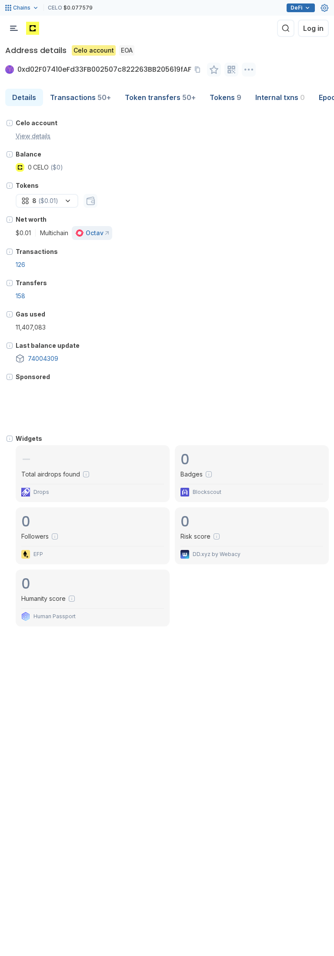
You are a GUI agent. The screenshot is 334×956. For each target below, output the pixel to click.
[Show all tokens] (90, 201)
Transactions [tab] (80, 97)
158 (20, 296)
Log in (313, 28)
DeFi (296, 7)
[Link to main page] (32, 28)
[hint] (9, 123)
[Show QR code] (231, 70)
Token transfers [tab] (160, 97)
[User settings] (324, 7)
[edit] (214, 70)
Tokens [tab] (225, 97)
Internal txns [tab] (280, 97)
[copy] (199, 69)
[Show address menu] (249, 70)
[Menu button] (14, 28)
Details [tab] (24, 97)
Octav (95, 233)
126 (20, 264)
